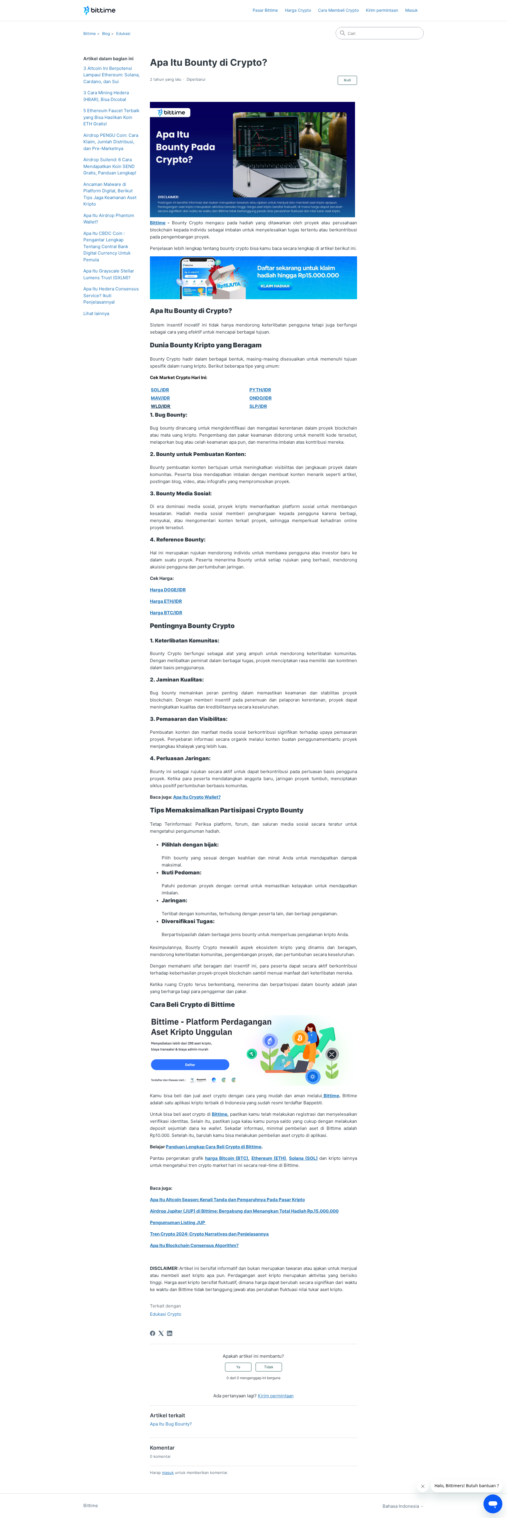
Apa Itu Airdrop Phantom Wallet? (108, 219)
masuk (168, 1472)
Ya (238, 1367)
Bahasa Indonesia (401, 1506)
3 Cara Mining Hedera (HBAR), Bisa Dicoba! (106, 96)
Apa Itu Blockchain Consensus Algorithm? (194, 1245)
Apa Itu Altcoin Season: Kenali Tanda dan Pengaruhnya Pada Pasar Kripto (227, 1199)
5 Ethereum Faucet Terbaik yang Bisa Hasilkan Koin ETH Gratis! (111, 117)
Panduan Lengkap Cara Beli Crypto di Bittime (213, 1147)
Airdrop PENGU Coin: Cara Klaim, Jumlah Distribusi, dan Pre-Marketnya (110, 141)
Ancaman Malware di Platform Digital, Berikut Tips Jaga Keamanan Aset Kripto (109, 194)
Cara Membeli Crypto (338, 10)
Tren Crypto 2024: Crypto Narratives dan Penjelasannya (209, 1234)
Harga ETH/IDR (166, 601)
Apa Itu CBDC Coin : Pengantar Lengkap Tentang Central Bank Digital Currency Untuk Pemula (107, 246)
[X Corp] (161, 1333)
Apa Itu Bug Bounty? (171, 1424)
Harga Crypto (298, 10)
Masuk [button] (411, 10)
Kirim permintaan (382, 10)
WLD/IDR (161, 406)
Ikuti (347, 80)
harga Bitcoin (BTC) (226, 1158)
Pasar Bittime (265, 10)
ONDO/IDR (260, 398)
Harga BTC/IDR (166, 612)
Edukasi (123, 33)
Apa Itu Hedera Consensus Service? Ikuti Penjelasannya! (111, 295)
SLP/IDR (258, 406)
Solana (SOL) (303, 1158)
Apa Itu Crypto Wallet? (197, 797)
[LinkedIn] (169, 1333)
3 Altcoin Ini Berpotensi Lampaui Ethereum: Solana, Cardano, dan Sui (111, 74)
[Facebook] (152, 1333)
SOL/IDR (160, 390)
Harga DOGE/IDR (168, 590)
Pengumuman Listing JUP (178, 1222)
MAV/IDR (160, 398)
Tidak (268, 1367)
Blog (106, 33)
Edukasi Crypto (165, 1314)
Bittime (89, 33)
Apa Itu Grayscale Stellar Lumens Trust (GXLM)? (108, 274)
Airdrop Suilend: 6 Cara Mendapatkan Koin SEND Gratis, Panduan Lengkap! (109, 166)
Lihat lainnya (96, 313)
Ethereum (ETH (267, 1158)
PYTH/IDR (260, 390)
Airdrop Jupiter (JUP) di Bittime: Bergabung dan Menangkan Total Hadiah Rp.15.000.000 (244, 1211)
